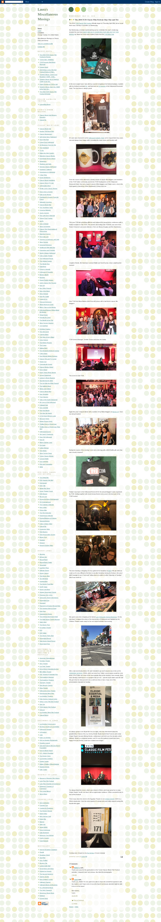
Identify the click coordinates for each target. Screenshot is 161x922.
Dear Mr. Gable (44, 296)
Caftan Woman (44, 448)
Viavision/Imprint (45, 521)
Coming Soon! (44, 67)
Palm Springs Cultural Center (48, 699)
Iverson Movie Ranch (46, 750)
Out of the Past (44, 139)
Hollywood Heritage (45, 729)
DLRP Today (43, 587)
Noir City (42, 704)
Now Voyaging (44, 394)
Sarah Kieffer (44, 827)
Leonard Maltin (44, 458)
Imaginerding (43, 581)
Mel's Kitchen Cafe (45, 816)
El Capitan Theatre (45, 627)
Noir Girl (42, 285)
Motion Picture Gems (46, 421)
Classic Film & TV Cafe (47, 183)
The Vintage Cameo (46, 261)
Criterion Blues (44, 334)
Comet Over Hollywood (47, 142)
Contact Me (41, 46)
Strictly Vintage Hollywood (47, 253)
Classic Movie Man (45, 205)
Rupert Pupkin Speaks (46, 280)
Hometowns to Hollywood (47, 172)
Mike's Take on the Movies (48, 307)
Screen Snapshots (45, 375)
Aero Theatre (44, 663)
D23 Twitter (43, 633)
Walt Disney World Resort (47, 641)
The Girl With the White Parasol (49, 383)
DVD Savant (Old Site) (46, 480)
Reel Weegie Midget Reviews (48, 356)
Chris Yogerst (44, 340)
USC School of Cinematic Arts (49, 674)
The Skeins (43, 450)
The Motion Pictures (46, 342)
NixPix (42, 221)
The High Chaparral (46, 890)
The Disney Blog (45, 576)
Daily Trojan (43, 769)
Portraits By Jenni (45, 317)
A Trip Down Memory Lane (48, 416)
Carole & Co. (43, 299)
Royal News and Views (47, 868)
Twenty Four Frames (46, 218)
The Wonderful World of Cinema (49, 351)
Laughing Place (44, 568)
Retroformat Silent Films (47, 693)
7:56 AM (74, 875)
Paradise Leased (45, 743)
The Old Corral (44, 332)
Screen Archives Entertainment (49, 499)
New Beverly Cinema (46, 685)
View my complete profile (45, 43)
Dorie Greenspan (45, 830)
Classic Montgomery (46, 134)
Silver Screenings (45, 226)
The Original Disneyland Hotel (49, 616)
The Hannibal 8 (44, 148)
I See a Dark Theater (46, 255)
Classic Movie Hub (45, 129)
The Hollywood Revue (46, 258)
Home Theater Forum (46, 491)
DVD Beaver (43, 494)
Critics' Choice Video (46, 524)
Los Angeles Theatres (46, 696)
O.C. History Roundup (46, 753)
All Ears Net (43, 557)
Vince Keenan (44, 293)
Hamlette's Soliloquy (46, 169)
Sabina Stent (43, 348)
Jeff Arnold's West (45, 186)
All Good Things (44, 418)
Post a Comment (79, 900)
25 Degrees (102, 86)
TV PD (42, 150)
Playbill (42, 852)
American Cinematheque (47, 658)
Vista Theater (44, 688)
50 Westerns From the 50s (48, 145)
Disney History (44, 573)
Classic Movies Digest (46, 367)
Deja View (43, 611)
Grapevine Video (45, 529)
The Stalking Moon (45, 386)
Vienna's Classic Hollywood (48, 167)
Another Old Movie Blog (47, 131)
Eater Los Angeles (45, 737)
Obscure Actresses (46, 302)
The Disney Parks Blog (47, 635)
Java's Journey (44, 213)
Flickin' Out (43, 361)
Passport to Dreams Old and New (50, 606)
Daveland (42, 603)
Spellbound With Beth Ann (47, 247)
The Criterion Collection (47, 504)
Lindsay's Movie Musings (47, 378)
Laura (39, 30)
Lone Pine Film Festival (47, 781)
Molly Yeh (42, 824)
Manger (42, 822)
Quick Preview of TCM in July (49, 84)
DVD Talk (42, 485)
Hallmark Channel (45, 882)
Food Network (44, 841)
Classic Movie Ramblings (47, 180)
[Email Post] (121, 857)
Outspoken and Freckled (47, 250)
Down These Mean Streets (48, 372)
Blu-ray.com (43, 496)
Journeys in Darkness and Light (49, 239)
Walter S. (77, 868)
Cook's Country (44, 838)
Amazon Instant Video (46, 545)
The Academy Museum (47, 677)
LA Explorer (43, 732)
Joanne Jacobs (44, 876)
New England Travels (46, 879)
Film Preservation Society (47, 534)
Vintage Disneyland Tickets (48, 592)
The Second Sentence (46, 874)
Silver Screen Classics (46, 323)
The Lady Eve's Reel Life (47, 215)
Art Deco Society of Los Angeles (49, 726)
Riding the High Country (47, 153)
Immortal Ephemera (46, 245)
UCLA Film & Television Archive (49, 669)
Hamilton (42, 540)
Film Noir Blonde (45, 410)
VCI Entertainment (45, 502)
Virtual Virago (44, 315)
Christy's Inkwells (45, 269)
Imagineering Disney (46, 614)
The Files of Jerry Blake (47, 337)
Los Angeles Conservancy (48, 724)
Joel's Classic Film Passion (48, 283)
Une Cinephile (44, 408)
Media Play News (45, 488)
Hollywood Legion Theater (47, 691)
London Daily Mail (45, 866)
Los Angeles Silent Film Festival (49, 712)
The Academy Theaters (47, 680)
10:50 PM (84, 856)
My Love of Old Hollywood (48, 402)
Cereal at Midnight (45, 210)
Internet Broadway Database (48, 849)
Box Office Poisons (45, 288)
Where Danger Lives (46, 442)
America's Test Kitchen (47, 835)
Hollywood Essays (45, 431)
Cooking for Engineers (46, 808)
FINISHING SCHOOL (76, 673)
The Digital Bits (44, 477)
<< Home (74, 903)
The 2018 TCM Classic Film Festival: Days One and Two (96, 20)
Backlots (42, 277)
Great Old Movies (45, 177)
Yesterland (43, 565)
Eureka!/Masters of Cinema (48, 518)
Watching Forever (45, 234)
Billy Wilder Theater (45, 672)
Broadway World (45, 855)
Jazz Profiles (44, 860)
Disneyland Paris (45, 644)
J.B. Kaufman (44, 325)
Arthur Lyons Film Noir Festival (49, 701)
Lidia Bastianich (44, 832)
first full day (90, 853)
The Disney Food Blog (46, 584)
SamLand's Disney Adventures (49, 597)
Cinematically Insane (46, 364)
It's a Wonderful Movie (46, 887)
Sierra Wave (43, 794)
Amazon (42, 543)
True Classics (44, 397)
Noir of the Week (45, 291)
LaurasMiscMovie (45, 104)
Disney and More (45, 589)
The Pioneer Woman (46, 811)
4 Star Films (43, 175)
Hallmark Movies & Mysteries (48, 885)
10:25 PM (74, 896)
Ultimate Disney (44, 570)
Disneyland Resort (45, 638)
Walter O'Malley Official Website (49, 764)
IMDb (41, 467)
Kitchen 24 (115, 412)
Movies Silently (44, 274)
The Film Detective (45, 513)
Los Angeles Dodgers (46, 758)
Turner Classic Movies (46, 456)
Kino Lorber (43, 507)
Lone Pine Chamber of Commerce (50, 784)
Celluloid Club (44, 405)
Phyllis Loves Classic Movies (48, 188)
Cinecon (42, 710)
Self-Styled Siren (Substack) (48, 137)
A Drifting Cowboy (45, 329)
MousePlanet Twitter (46, 562)
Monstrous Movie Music (47, 893)
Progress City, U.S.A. (46, 595)
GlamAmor (43, 266)
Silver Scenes (44, 242)
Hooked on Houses (45, 871)
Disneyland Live (44, 600)
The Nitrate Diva (45, 264)
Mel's (109, 570)
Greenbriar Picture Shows (47, 158)
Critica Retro (43, 353)
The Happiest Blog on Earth (48, 608)
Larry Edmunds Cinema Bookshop (106, 617)
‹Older (76, 907)
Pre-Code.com (44, 236)
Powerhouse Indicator (46, 515)
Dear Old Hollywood (46, 437)
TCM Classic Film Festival (48, 707)
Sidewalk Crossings (46, 202)
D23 (41, 630)
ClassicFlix (43, 120)
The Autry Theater (45, 682)
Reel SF (42, 439)
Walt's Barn (43, 622)
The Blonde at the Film (46, 320)
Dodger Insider (44, 761)
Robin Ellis (43, 819)
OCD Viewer (43, 370)
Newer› (71, 907)
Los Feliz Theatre (45, 666)
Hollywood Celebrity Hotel (96, 138)
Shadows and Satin (45, 164)
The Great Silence (45, 791)
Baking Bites (43, 813)
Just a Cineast (44, 224)
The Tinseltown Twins (46, 207)
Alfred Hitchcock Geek (46, 304)
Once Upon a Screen (46, 192)
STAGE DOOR (109, 799)
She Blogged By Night (46, 380)
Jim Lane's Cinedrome (46, 434)
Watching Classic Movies (47, 156)
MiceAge (42, 554)
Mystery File (43, 863)
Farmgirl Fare (44, 805)
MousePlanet (44, 559)
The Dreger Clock (45, 756)
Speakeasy (43, 161)
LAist (41, 735)
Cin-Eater (42, 445)
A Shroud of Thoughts (46, 272)
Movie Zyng (43, 537)
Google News (44, 898)
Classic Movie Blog (45, 391)
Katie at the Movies (45, 194)
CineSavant (43, 483)
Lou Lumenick (44, 461)
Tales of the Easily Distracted (48, 399)
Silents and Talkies (45, 389)
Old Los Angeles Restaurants (48, 740)
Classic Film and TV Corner (48, 359)
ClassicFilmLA (44, 715)
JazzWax (42, 857)
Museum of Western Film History (50, 778)
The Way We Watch (46, 413)
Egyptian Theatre (45, 661)
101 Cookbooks (44, 803)
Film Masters (44, 532)
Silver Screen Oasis (46, 453)
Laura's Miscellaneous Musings (48, 14)
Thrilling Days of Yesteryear (48, 424)
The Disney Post (45, 625)
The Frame (43, 345)
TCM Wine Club (109, 34)
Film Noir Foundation (46, 464)
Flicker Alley (43, 510)
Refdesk (42, 895)
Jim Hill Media (44, 578)
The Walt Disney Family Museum (50, 619)
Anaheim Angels (44, 767)
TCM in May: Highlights (47, 59)
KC (86, 86)
